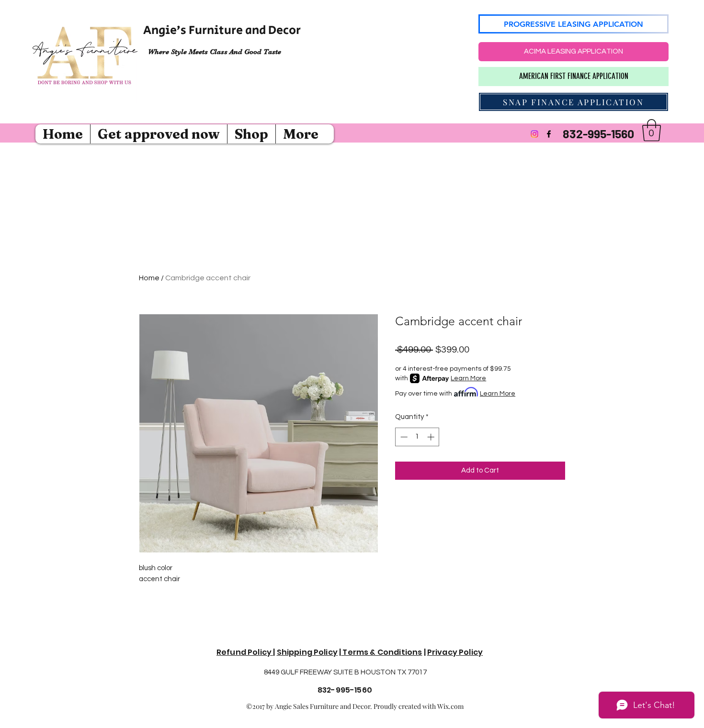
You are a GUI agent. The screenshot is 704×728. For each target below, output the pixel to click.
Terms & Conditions (381, 652)
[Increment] (431, 437)
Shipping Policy (307, 652)
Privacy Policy (455, 652)
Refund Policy (244, 652)
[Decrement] (403, 437)
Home (149, 278)
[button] (651, 130)
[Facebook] (549, 134)
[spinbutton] (417, 437)
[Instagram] (534, 134)
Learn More (468, 378)
